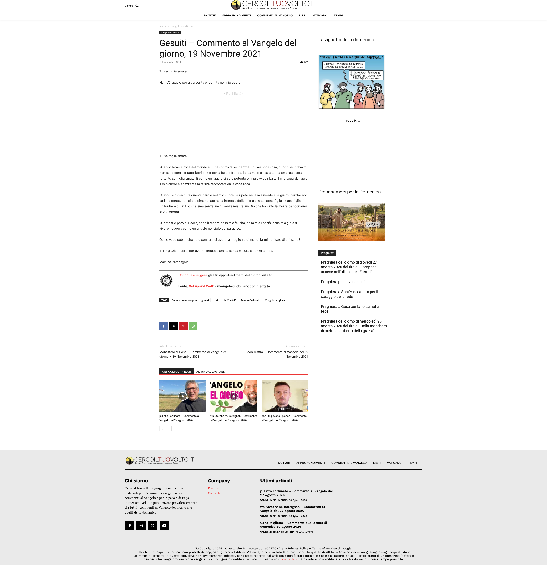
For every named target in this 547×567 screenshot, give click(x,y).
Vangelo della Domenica (277, 531)
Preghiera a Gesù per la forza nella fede (350, 308)
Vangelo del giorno (275, 300)
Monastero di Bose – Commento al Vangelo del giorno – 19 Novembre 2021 (193, 354)
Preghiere (327, 253)
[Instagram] (141, 525)
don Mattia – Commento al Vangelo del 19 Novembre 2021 (277, 354)
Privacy (213, 488)
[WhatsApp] (193, 326)
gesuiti (205, 300)
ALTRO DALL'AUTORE (210, 371)
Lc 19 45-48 (230, 300)
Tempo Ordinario (250, 300)
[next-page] (169, 428)
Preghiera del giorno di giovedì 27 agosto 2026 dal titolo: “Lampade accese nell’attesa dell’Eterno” (349, 267)
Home (163, 26)
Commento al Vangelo (184, 300)
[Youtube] (164, 525)
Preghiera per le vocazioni (343, 281)
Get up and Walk (201, 286)
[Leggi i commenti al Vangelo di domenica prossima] (351, 240)
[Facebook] (163, 326)
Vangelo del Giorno (170, 32)
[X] (173, 326)
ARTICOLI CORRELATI (176, 371)
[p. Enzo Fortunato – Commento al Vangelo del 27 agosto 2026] (182, 396)
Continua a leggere (192, 275)
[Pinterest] (183, 326)
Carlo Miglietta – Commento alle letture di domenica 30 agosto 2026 (293, 525)
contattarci (290, 559)
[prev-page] (162, 428)
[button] (133, 5)
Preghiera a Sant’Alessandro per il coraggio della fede (349, 294)
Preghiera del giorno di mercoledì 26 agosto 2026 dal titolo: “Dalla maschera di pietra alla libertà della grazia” (354, 326)
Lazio (216, 300)
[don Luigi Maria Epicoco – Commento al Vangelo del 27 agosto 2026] (285, 396)
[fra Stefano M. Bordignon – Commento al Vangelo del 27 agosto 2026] (233, 396)
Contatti (214, 493)
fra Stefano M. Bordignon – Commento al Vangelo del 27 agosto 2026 (292, 509)
